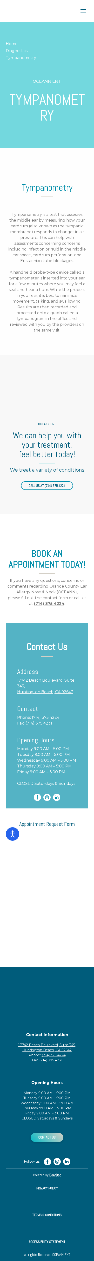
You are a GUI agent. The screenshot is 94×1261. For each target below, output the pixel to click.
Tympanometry (21, 57)
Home (12, 43)
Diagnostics (16, 50)
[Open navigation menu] (83, 11)
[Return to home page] (42, 11)
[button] (47, 485)
